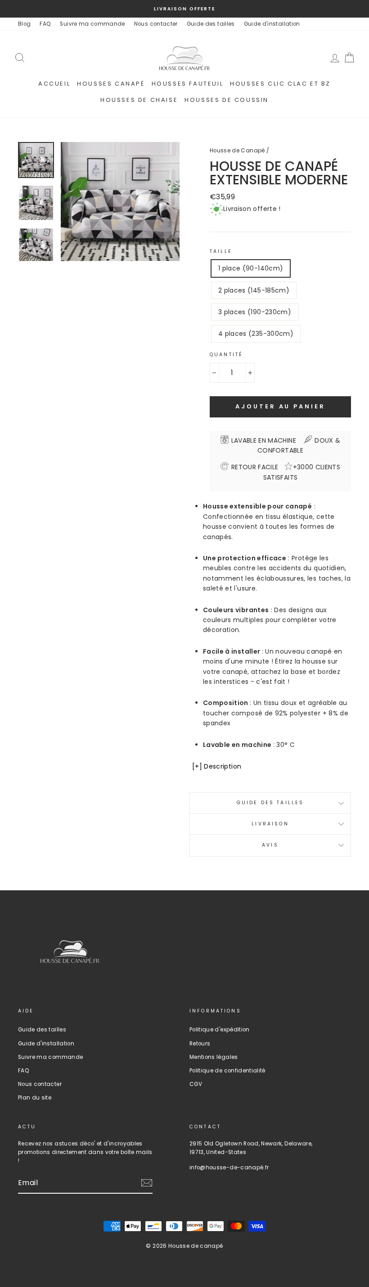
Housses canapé (110, 83)
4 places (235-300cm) (255, 333)
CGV (195, 1084)
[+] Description (216, 766)
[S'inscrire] (147, 1182)
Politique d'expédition (219, 1029)
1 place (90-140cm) (250, 268)
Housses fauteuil (188, 83)
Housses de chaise (139, 100)
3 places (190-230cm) (254, 311)
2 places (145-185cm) (253, 290)
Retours (199, 1043)
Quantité (226, 354)
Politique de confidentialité (227, 1070)
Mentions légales (213, 1057)
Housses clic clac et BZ (280, 83)
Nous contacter (156, 23)
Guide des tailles (211, 23)
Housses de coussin (226, 100)
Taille (221, 251)
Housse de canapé (195, 1246)
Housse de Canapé (237, 150)
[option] (184, 9)
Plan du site (34, 1097)
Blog (24, 23)
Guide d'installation (272, 23)
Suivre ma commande (92, 23)
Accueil (54, 83)
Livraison (270, 823)
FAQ (45, 23)
